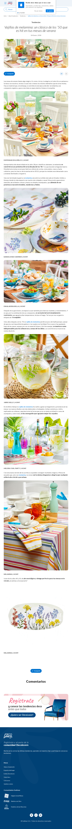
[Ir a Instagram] (40, 815)
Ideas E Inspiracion (13, 16)
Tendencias (23, 16)
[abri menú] (5, 3)
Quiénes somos (8, 784)
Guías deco (7, 777)
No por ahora (38, 11)
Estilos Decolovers (9, 773)
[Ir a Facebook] (36, 815)
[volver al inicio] (10, 3)
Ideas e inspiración (9, 767)
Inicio (5, 16)
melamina (28, 178)
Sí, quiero (50, 11)
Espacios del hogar (9, 770)
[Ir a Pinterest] (31, 815)
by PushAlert (22, 12)
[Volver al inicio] (8, 736)
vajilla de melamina (33, 322)
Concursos (7, 780)
